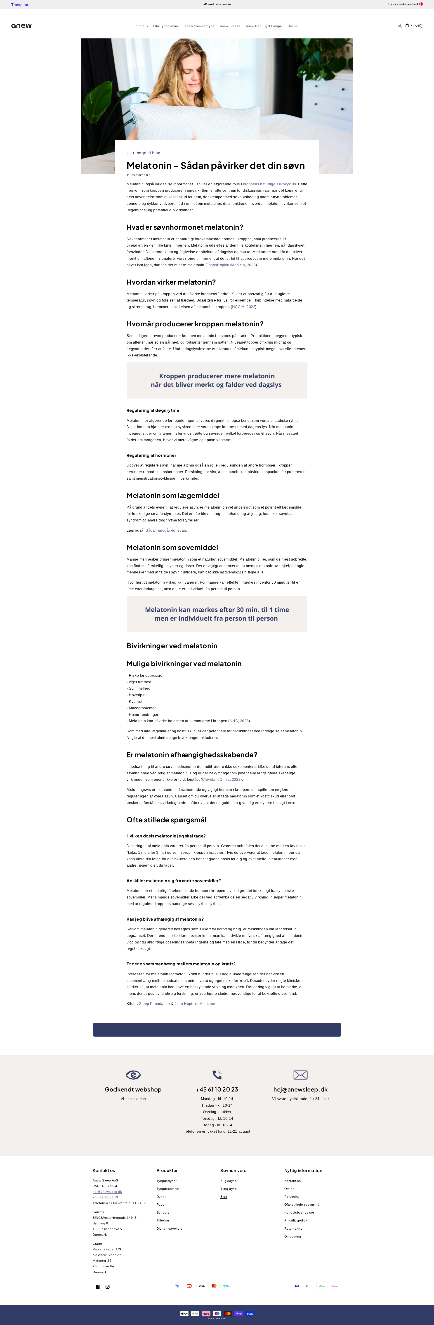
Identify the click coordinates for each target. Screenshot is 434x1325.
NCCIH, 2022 (243, 307)
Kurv (413, 26)
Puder (161, 1204)
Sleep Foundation (154, 1004)
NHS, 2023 (239, 721)
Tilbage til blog (146, 153)
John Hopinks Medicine (195, 1004)
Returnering (293, 1228)
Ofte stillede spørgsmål (302, 1204)
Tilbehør (163, 1220)
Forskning (292, 1196)
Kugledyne (228, 1181)
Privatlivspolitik (295, 1220)
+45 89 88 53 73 (105, 1197)
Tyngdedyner (167, 1181)
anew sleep (221, 1318)
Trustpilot (19, 5)
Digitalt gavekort (169, 1228)
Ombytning (292, 1236)
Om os (289, 1189)
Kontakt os (292, 1181)
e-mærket (138, 1099)
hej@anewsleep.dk (301, 1089)
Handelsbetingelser (299, 1212)
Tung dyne (228, 1189)
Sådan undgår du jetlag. (166, 530)
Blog (223, 1196)
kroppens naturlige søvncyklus (269, 184)
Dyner (161, 1196)
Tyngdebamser (168, 1189)
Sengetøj (164, 1212)
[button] (142, 26)
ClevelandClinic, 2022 (221, 779)
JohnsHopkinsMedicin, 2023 (231, 265)
